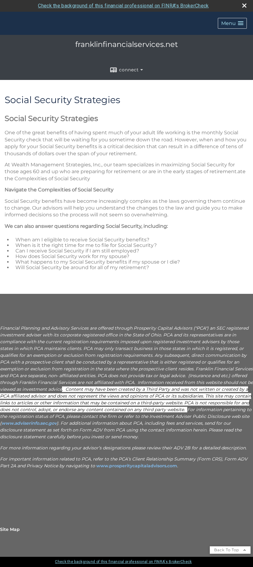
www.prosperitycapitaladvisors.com (136, 466)
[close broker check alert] (244, 5)
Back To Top (227, 550)
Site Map (10, 529)
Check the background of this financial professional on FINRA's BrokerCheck (123, 6)
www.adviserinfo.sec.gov (29, 423)
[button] (232, 23)
